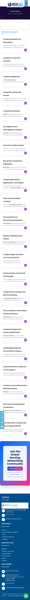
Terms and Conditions (14, 596)
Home (9, 14)
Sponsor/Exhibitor (6, 553)
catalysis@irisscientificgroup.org (15, 587)
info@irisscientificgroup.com (14, 519)
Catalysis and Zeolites (11, 111)
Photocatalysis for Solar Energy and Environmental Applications (14, 314)
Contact (4, 560)
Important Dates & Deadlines (10, 532)
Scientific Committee (8, 551)
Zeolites (5, 114)
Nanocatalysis (7, 223)
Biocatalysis (6, 167)
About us (4, 530)
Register (4, 558)
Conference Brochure (8, 537)
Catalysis (5, 133)
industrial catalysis (15, 188)
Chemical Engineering (11, 77)
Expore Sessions (15, 474)
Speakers (4, 549)
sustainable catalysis (15, 205)
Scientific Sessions (17, 14)
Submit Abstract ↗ (15, 468)
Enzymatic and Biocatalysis (13, 145)
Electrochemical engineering (11, 410)
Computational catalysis (10, 298)
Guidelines (5, 539)
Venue (3, 534)
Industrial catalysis (8, 335)
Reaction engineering (9, 242)
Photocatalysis (7, 317)
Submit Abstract (6, 556)
